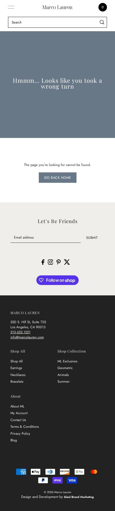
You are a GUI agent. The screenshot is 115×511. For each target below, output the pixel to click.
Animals (63, 374)
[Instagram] (50, 262)
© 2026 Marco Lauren (57, 492)
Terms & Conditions (24, 426)
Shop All (16, 361)
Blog (13, 440)
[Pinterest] (58, 262)
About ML (17, 406)
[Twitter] (67, 262)
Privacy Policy (20, 433)
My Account (19, 412)
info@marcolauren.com (27, 337)
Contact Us (18, 419)
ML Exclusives (67, 361)
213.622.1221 (20, 332)
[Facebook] (42, 262)
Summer (63, 381)
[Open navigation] (11, 7)
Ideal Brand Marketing (79, 497)
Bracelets (16, 381)
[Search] (102, 22)
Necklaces (17, 374)
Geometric (65, 367)
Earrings (16, 367)
